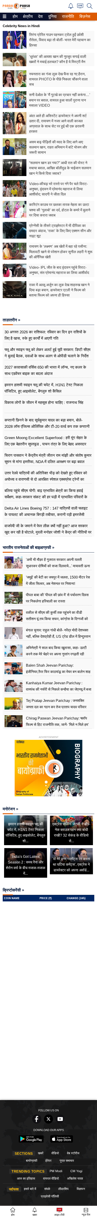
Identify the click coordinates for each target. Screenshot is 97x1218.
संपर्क (47, 1189)
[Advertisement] (48, 1047)
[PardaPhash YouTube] (60, 1122)
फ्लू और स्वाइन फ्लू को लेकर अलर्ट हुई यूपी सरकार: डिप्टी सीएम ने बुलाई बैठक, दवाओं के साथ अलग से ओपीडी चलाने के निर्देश (47, 353)
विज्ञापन (81, 1189)
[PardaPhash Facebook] (36, 1122)
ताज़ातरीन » (11, 320)
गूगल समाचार (67, 1160)
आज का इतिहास (26, 1178)
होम (15, 16)
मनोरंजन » (10, 809)
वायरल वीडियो (51, 1178)
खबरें (40, 1153)
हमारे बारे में (30, 1189)
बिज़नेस (84, 16)
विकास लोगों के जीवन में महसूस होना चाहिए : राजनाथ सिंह (44, 402)
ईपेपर (48, 1160)
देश (40, 16)
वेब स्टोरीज (73, 1153)
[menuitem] (15, 17)
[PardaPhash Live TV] (80, 7)
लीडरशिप (63, 1189)
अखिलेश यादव (75, 1178)
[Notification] (71, 7)
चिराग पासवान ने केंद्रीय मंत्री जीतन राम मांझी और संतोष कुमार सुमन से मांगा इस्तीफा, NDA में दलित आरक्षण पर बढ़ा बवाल (48, 458)
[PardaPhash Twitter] (48, 1122)
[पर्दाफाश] (16, 8)
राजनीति (67, 16)
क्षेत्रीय (27, 16)
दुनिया (52, 16)
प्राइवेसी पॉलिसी (50, 1196)
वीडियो (55, 1153)
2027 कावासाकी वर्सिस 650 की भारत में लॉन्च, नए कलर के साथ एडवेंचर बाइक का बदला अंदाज (45, 370)
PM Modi (56, 1171)
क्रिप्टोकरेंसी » (13, 890)
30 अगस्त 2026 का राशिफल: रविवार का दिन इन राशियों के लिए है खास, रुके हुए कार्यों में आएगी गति (45, 335)
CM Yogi (76, 1171)
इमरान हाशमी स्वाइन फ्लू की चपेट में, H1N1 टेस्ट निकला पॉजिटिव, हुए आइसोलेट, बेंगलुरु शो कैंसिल (44, 388)
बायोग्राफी (31, 1160)
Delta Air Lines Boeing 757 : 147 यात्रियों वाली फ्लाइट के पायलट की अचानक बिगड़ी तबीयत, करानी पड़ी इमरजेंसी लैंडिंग (46, 514)
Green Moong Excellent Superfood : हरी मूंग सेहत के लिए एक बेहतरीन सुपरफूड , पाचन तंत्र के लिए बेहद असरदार (46, 441)
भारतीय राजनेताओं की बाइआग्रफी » (28, 547)
